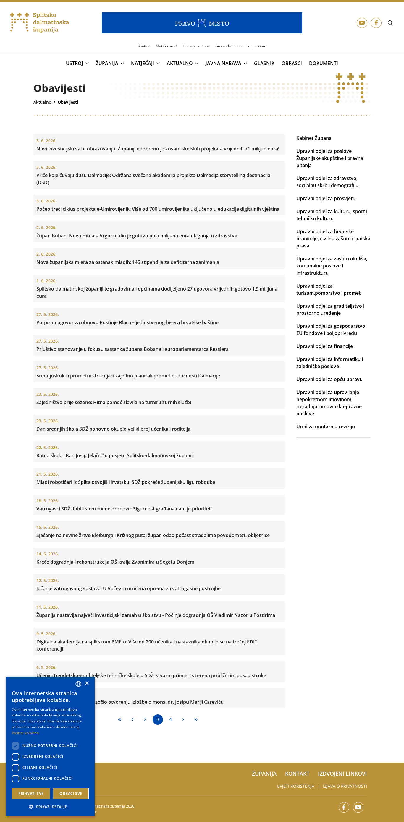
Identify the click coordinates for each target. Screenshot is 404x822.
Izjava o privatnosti (345, 786)
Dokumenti (323, 63)
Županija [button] (107, 64)
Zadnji (196, 719)
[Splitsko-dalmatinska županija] (39, 23)
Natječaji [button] (142, 64)
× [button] (86, 683)
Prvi (119, 719)
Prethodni (132, 719)
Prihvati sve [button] (31, 793)
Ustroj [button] (74, 64)
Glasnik (264, 63)
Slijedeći (183, 719)
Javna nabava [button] (223, 64)
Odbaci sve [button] (70, 793)
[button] (50, 806)
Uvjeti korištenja (295, 786)
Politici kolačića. (26, 732)
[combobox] (78, 684)
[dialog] (50, 746)
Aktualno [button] (180, 64)
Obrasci (292, 63)
